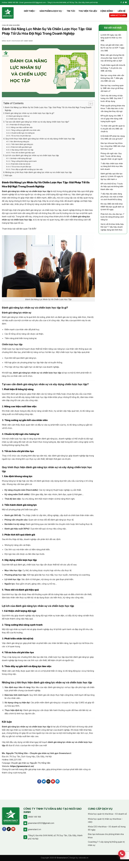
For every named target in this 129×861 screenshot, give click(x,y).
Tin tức (71, 11)
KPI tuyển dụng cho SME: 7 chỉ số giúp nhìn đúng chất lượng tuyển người (112, 118)
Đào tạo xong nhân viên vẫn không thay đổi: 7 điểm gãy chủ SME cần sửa (112, 78)
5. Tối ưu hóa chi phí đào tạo (20, 136)
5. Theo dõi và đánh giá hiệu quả (22, 153)
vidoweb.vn (83, 858)
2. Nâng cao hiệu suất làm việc (21, 127)
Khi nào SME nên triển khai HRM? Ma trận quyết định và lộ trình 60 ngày (112, 207)
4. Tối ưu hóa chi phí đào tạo (20, 167)
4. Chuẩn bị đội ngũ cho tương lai (22, 133)
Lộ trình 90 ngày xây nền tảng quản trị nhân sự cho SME (111, 38)
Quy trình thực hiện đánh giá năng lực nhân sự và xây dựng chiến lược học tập (40, 139)
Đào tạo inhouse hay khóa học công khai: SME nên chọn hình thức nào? (113, 146)
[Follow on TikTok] (123, 2)
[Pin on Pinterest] (53, 781)
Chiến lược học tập (16, 119)
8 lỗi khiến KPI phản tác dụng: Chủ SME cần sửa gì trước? (113, 137)
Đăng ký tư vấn (118, 15)
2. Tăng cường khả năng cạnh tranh (23, 161)
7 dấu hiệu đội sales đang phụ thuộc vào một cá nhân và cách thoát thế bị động (112, 196)
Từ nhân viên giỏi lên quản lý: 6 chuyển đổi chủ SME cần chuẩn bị (113, 129)
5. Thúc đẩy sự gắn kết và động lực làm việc (26, 169)
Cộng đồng (106, 11)
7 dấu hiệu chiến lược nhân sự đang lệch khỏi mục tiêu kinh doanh (112, 166)
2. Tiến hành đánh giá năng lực (21, 144)
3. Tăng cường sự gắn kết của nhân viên (24, 130)
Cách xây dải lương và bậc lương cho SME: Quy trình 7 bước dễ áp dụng (112, 98)
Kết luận (8, 175)
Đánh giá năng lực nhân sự (19, 116)
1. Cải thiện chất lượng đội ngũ (20, 158)
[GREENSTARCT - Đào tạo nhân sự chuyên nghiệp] (8, 13)
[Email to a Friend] (48, 781)
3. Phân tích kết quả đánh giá (20, 147)
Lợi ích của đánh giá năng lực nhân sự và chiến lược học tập (32, 155)
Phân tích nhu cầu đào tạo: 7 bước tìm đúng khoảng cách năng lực (112, 217)
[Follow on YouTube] (126, 2)
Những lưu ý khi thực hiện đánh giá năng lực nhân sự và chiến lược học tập (38, 172)
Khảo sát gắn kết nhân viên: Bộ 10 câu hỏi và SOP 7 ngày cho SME (112, 48)
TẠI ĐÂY (32, 228)
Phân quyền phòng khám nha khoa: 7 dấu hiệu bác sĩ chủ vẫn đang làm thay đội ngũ (113, 108)
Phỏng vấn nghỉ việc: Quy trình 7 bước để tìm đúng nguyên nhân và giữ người (111, 156)
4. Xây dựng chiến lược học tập (21, 150)
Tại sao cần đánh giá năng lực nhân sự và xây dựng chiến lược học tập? (37, 122)
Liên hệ (121, 11)
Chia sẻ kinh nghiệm (11, 25)
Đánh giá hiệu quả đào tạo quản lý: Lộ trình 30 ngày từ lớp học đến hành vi (112, 176)
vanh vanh (28, 41)
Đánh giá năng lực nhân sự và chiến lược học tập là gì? (29, 113)
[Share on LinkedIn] (57, 781)
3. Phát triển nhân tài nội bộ (19, 164)
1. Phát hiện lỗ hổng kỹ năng (19, 125)
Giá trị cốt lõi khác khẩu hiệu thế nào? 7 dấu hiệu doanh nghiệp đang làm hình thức (112, 227)
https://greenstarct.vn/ (22, 766)
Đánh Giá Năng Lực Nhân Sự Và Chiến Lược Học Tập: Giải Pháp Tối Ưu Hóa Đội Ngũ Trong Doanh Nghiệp (48, 108)
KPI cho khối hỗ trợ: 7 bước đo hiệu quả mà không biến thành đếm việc (112, 186)
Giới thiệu (29, 11)
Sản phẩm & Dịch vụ (51, 11)
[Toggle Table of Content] (89, 104)
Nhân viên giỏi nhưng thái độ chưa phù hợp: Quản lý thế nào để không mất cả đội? (112, 58)
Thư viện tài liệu (87, 11)
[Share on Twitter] (44, 781)
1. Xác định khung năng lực (19, 141)
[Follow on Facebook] (121, 2)
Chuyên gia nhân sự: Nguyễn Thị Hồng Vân (30, 763)
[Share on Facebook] (39, 781)
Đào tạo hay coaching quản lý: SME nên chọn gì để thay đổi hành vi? (112, 88)
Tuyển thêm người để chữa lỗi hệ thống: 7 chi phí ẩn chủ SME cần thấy (113, 68)
